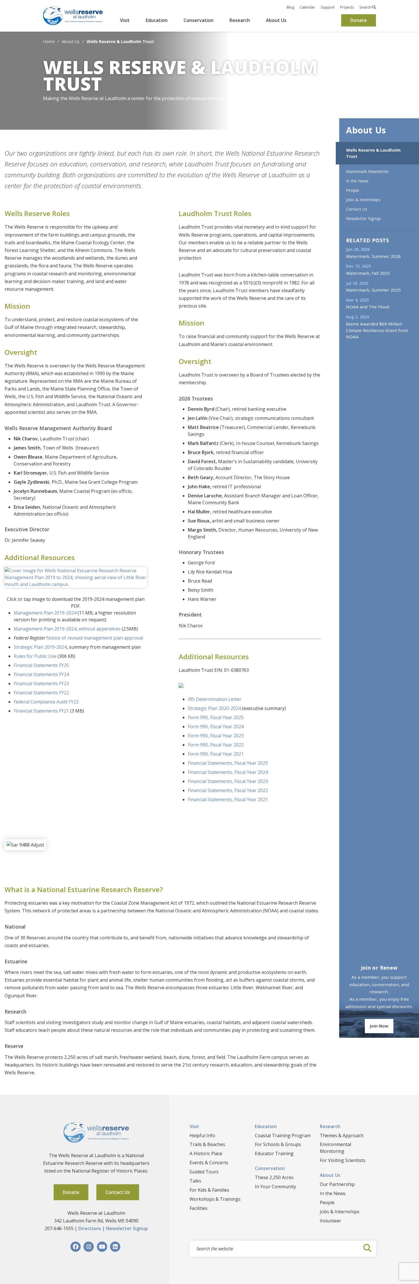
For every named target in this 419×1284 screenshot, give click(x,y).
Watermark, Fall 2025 (368, 273)
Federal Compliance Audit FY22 (46, 702)
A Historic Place (206, 1153)
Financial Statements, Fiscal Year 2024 (228, 772)
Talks (195, 1181)
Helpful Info (202, 1135)
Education (157, 20)
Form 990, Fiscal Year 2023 (216, 735)
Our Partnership (337, 1184)
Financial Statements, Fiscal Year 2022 (228, 790)
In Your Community (275, 1186)
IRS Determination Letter (214, 699)
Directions (89, 1228)
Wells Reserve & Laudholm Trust (373, 153)
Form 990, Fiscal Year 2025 (216, 717)
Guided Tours (204, 1172)
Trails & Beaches (207, 1144)
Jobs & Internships (363, 199)
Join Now (379, 1026)
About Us (276, 20)
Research (239, 20)
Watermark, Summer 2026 (373, 256)
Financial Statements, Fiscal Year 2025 (228, 763)
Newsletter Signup (363, 218)
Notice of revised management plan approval (94, 638)
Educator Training (274, 1153)
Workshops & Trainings (215, 1199)
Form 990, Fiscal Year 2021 (216, 754)
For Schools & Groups (278, 1144)
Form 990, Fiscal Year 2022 (216, 745)
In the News (357, 181)
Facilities (199, 1208)
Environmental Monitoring (335, 1147)
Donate (358, 20)
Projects (347, 7)
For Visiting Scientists (342, 1160)
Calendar (307, 7)
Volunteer (330, 1221)
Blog (290, 7)
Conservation (198, 20)
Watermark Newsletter (367, 171)
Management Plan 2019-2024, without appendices (67, 629)
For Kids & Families (209, 1190)
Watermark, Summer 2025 (373, 290)
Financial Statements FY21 (41, 711)
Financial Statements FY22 (41, 692)
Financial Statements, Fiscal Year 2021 (228, 799)
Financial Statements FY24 (41, 674)
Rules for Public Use (35, 656)
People (352, 190)
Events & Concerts (209, 1162)
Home (49, 41)
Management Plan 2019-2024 (45, 613)
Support (328, 7)
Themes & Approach (341, 1135)
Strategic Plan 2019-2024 (40, 647)
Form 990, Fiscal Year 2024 (216, 726)
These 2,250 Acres (274, 1177)
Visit (125, 20)
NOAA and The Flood (367, 307)
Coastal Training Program (283, 1135)
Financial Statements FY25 (41, 665)
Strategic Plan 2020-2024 (214, 708)
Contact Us (356, 209)
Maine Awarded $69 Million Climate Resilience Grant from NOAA (377, 330)
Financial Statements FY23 (41, 683)
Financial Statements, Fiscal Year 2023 (228, 781)
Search (365, 7)
